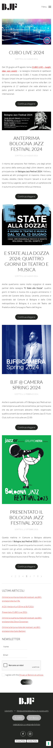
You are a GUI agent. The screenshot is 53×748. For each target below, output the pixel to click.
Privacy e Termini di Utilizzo (31, 675)
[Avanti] (41, 576)
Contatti (9, 711)
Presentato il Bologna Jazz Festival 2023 (26, 517)
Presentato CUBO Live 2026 (14, 612)
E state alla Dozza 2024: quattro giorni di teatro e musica (26, 261)
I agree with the (24, 675)
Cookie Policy (32, 741)
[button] (46, 7)
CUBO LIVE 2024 (26, 52)
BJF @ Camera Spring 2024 (26, 384)
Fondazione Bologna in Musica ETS (32, 711)
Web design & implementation (26, 725)
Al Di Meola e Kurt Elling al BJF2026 (18, 606)
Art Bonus (33, 717)
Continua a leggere (26, 103)
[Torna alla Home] (9, 7)
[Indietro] (12, 576)
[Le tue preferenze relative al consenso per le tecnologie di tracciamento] (48, 743)
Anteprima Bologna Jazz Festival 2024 (26, 143)
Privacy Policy (20, 741)
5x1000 (18, 717)
